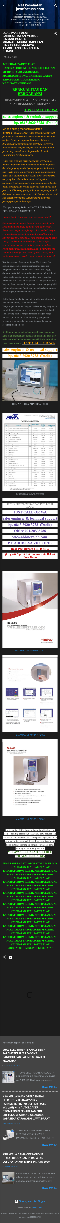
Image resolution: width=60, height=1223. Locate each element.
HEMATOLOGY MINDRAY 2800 (30, 650)
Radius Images (37, 1207)
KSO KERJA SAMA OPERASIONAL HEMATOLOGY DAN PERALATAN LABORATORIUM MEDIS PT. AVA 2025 (26, 1158)
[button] (56, 33)
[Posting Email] (10, 958)
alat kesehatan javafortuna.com (30, 7)
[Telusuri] (56, 6)
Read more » (50, 1087)
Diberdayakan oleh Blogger (32, 1201)
